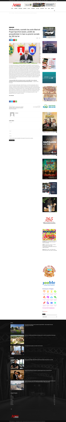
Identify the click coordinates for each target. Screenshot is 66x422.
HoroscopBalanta (51, 300)
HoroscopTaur (47, 294)
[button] (54, 11)
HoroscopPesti (55, 305)
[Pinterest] (14, 40)
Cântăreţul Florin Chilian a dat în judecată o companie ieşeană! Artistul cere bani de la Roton (38, 370)
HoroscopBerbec (44, 294)
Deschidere (10, 27)
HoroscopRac (55, 294)
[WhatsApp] (16, 40)
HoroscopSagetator (44, 305)
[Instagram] (52, 0)
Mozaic (13, 27)
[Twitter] (54, 0)
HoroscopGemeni (51, 294)
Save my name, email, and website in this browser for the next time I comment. (21, 138)
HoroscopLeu (44, 300)
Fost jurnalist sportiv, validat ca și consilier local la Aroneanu (34, 345)
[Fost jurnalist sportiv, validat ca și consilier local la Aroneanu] (17, 350)
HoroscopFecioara (47, 300)
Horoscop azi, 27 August (47, 288)
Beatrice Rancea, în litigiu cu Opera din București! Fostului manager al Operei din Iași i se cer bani (39, 359)
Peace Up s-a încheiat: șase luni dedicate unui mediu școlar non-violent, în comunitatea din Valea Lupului (40, 335)
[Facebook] (51, 0)
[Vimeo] (55, 0)
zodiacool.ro (52, 307)
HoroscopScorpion (55, 300)
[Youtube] (56, 0)
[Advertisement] (33, 20)
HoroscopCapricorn (47, 305)
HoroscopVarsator (51, 305)
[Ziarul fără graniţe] (16, 5)
